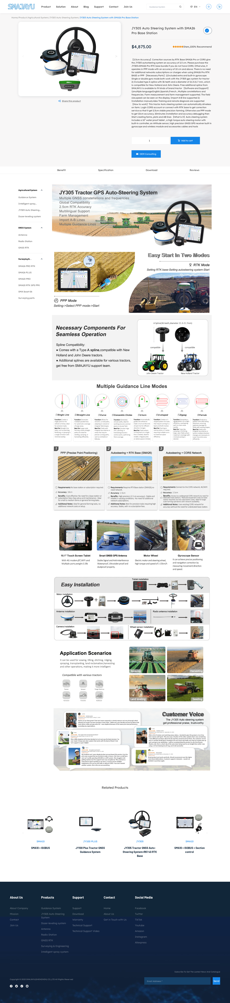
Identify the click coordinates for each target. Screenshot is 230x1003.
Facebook (140, 908)
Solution (61, 6)
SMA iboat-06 (25, 291)
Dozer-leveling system (29, 216)
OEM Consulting (148, 154)
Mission (14, 913)
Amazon (139, 931)
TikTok (138, 919)
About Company (19, 908)
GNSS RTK (23, 247)
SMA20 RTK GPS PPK (29, 285)
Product (46, 6)
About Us (109, 913)
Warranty (77, 919)
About (74, 6)
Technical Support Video (85, 931)
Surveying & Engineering (55, 946)
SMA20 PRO (24, 279)
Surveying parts (26, 298)
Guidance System (27, 197)
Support (99, 6)
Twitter (139, 913)
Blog (86, 6)
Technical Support (82, 925)
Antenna (22, 235)
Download (78, 913)
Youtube (139, 925)
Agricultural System (38, 17)
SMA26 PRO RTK (26, 266)
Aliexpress (141, 942)
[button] (116, 56)
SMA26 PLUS (25, 272)
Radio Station (25, 241)
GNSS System (24, 227)
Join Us (128, 6)
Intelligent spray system (54, 951)
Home (14, 17)
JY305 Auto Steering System (63, 17)
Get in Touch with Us (115, 919)
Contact (113, 6)
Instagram (141, 936)
